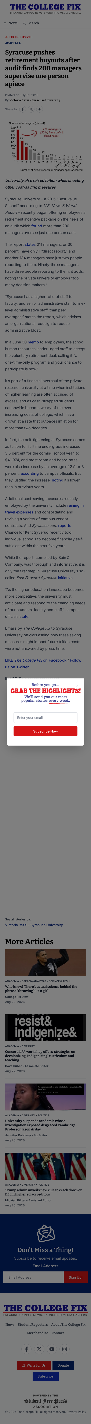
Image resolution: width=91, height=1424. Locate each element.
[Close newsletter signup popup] (77, 685)
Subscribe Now (45, 731)
